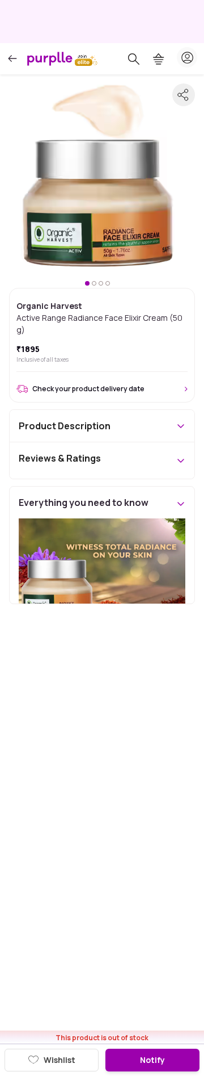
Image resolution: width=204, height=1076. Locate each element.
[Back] (12, 59)
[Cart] (158, 59)
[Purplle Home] (50, 58)
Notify (152, 1059)
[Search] (134, 59)
